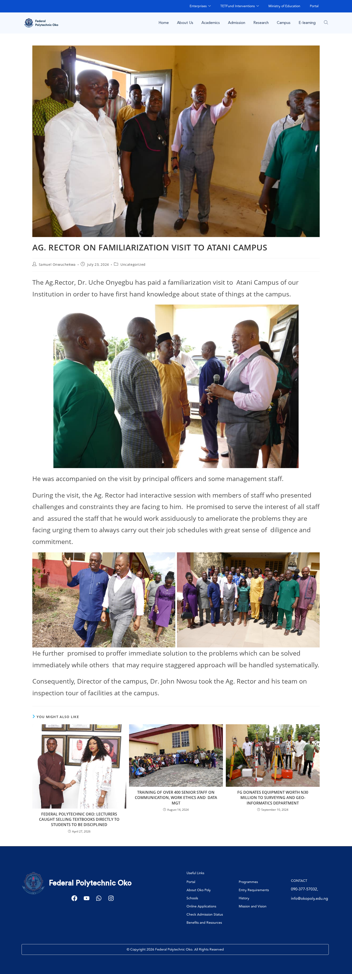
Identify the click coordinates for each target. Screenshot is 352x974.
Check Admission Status (205, 914)
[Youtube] (87, 898)
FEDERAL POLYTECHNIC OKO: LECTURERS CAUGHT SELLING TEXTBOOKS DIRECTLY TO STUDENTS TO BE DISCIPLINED (79, 819)
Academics (210, 22)
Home (164, 22)
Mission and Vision (253, 906)
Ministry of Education (284, 6)
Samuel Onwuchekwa (57, 264)
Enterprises (198, 6)
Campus (283, 22)
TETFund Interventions (237, 6)
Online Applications (201, 906)
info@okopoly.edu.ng (309, 898)
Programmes (248, 881)
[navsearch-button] (326, 22)
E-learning (307, 22)
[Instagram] (111, 898)
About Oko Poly (199, 890)
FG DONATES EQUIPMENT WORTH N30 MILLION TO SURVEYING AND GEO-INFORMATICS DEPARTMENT (272, 798)
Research (261, 22)
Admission (236, 22)
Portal (314, 6)
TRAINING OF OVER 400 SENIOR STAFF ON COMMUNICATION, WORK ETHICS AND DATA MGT (176, 798)
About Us (185, 22)
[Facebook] (74, 898)
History (244, 898)
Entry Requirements (254, 890)
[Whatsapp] (99, 898)
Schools (192, 898)
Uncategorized (133, 264)
